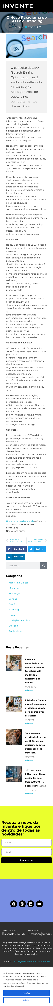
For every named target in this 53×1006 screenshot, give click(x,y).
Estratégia (14, 593)
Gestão (12, 604)
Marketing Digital (18, 582)
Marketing (14, 588)
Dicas (12, 615)
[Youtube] (39, 903)
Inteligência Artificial (20, 620)
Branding (14, 609)
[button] (47, 6)
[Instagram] (22, 903)
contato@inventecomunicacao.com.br (31, 961)
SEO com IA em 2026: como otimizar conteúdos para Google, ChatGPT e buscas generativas (35, 778)
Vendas (13, 599)
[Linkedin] (30, 903)
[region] (26, 986)
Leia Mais (29, 690)
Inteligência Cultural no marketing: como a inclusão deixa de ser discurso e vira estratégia (35, 708)
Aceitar (26, 993)
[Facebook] (13, 903)
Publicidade (15, 631)
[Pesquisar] (43, 565)
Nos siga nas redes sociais (20, 521)
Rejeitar (26, 1000)
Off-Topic (13, 625)
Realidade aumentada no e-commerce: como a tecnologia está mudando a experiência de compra (34, 671)
